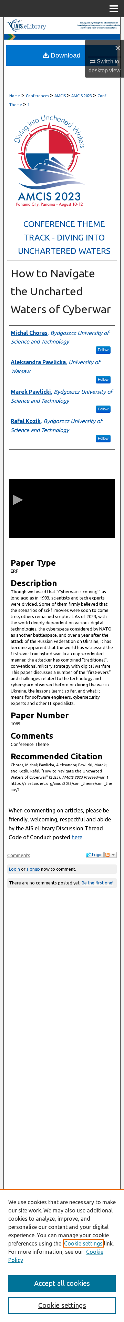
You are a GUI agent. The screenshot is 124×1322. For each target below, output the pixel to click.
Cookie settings (83, 1243)
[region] (62, 1255)
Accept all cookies (62, 1283)
